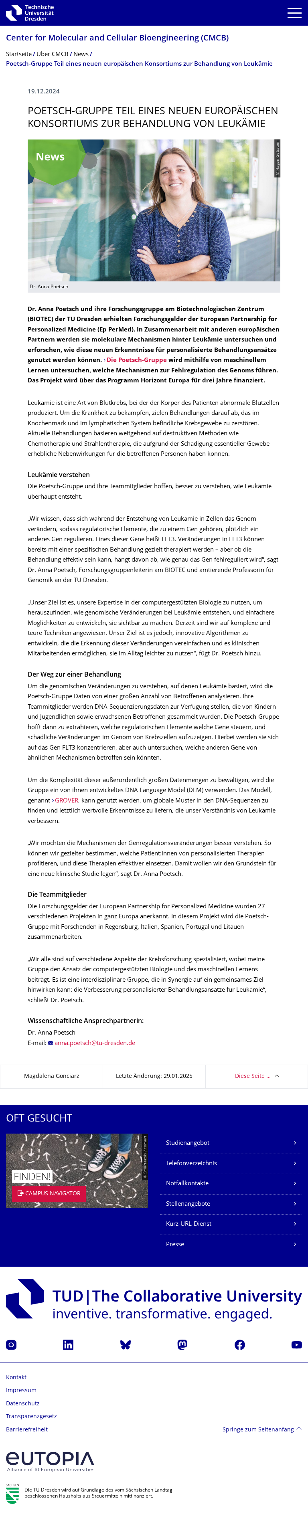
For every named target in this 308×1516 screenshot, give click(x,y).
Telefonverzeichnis (191, 1164)
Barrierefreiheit (27, 1430)
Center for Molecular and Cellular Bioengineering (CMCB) (117, 38)
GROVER (66, 801)
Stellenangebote (188, 1204)
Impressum (21, 1390)
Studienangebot (187, 1143)
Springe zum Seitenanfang (258, 1430)
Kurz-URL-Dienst (188, 1224)
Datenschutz (23, 1404)
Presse (175, 1245)
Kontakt (16, 1378)
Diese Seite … (253, 1076)
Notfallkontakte (187, 1184)
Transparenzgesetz (31, 1416)
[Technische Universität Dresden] (30, 12)
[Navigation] (294, 13)
